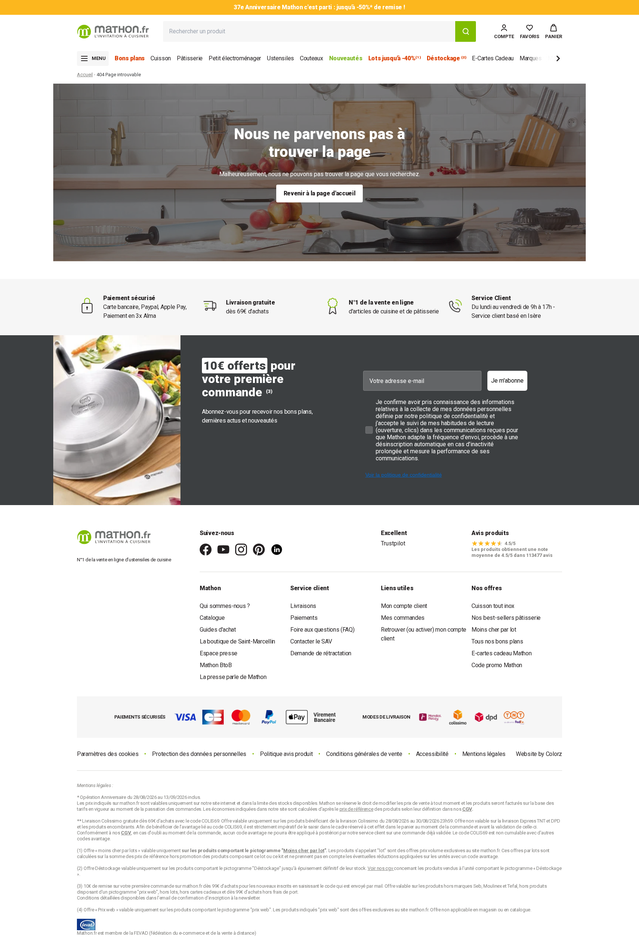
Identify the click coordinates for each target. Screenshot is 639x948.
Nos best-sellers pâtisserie (506, 617)
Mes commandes (403, 617)
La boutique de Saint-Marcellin (237, 641)
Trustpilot (393, 543)
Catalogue (212, 617)
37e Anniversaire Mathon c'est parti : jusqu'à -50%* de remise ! (319, 7)
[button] (553, 31)
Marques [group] (531, 58)
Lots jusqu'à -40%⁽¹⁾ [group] (394, 58)
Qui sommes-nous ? (225, 605)
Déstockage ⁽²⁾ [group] (446, 58)
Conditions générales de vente (364, 753)
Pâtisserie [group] (190, 58)
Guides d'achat (218, 629)
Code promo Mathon (496, 665)
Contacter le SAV (311, 641)
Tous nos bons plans (497, 641)
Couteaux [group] (311, 58)
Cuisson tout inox (492, 605)
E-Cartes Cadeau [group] (493, 58)
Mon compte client (404, 605)
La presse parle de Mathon (233, 676)
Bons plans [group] (130, 58)
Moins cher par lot (493, 629)
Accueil (85, 74)
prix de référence (152, 856)
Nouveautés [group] (345, 58)
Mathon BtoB (216, 665)
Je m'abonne (507, 380)
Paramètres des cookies (107, 753)
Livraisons (303, 605)
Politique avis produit (286, 753)
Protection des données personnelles (199, 753)
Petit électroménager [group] (235, 58)
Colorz (554, 753)
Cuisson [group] (161, 58)
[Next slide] (546, 59)
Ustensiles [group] (280, 58)
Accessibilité (432, 753)
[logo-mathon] (113, 31)
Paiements (303, 617)
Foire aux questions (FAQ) (322, 629)
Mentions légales (484, 753)
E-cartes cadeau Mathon (501, 653)
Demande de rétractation (320, 653)
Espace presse (218, 653)
